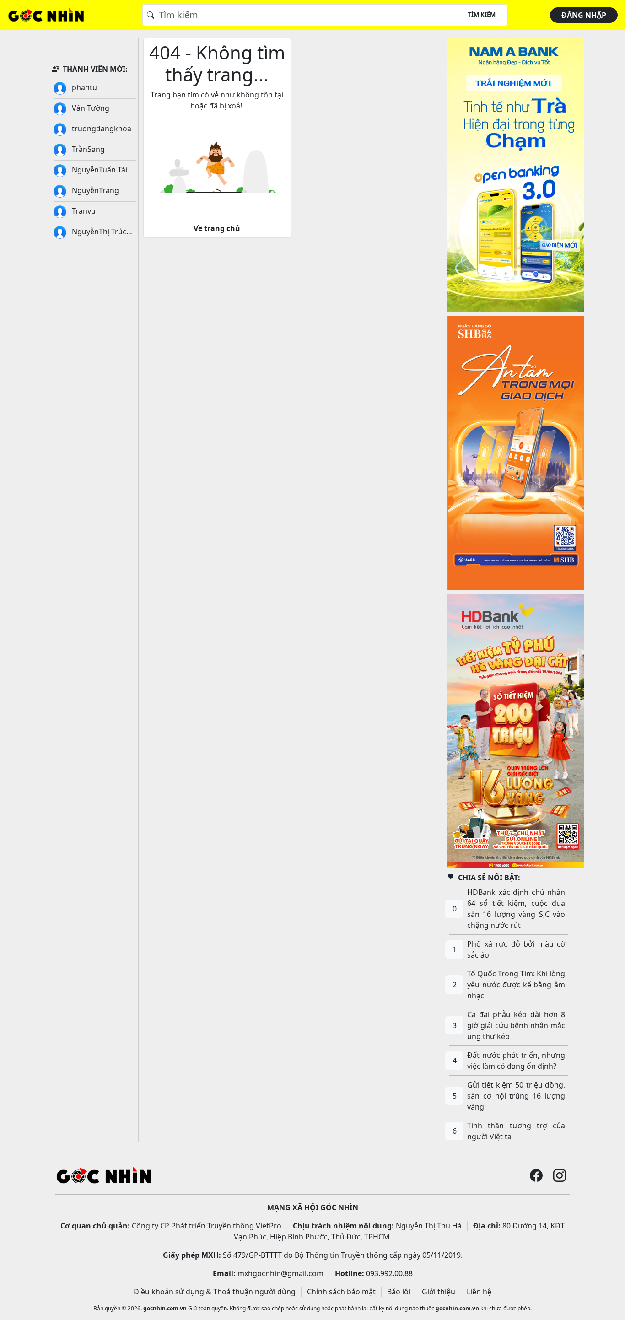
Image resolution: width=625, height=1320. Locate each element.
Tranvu (83, 211)
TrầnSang (87, 149)
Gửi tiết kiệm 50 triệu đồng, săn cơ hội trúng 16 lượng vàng (516, 1096)
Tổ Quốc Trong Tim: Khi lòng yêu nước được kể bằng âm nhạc (516, 985)
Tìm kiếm (482, 15)
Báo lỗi (398, 1292)
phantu (83, 87)
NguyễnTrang (94, 190)
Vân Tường (89, 108)
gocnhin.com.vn (165, 1308)
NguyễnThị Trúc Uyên (90, 232)
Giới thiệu (438, 1292)
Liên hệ (479, 1292)
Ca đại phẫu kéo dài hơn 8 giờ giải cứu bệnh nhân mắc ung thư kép (516, 1025)
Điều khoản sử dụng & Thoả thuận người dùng (215, 1292)
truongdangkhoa (100, 129)
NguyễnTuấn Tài (98, 170)
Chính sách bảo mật (341, 1292)
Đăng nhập (583, 15)
